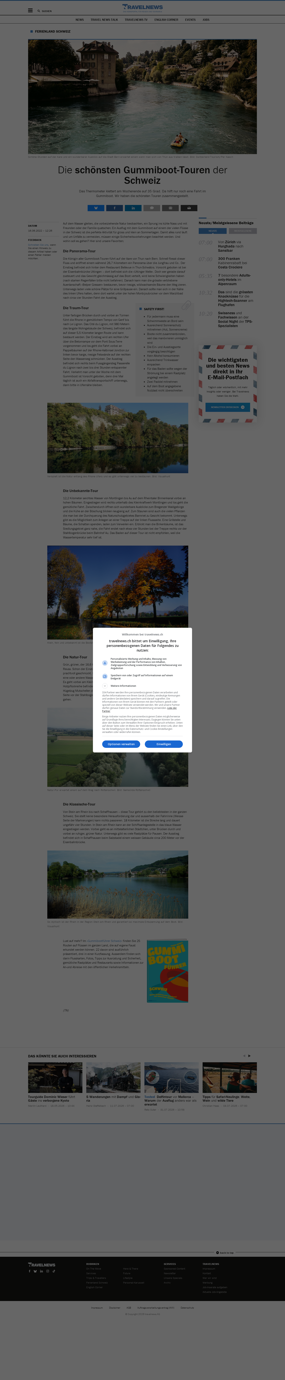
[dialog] (142, 690)
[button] (142, 686)
